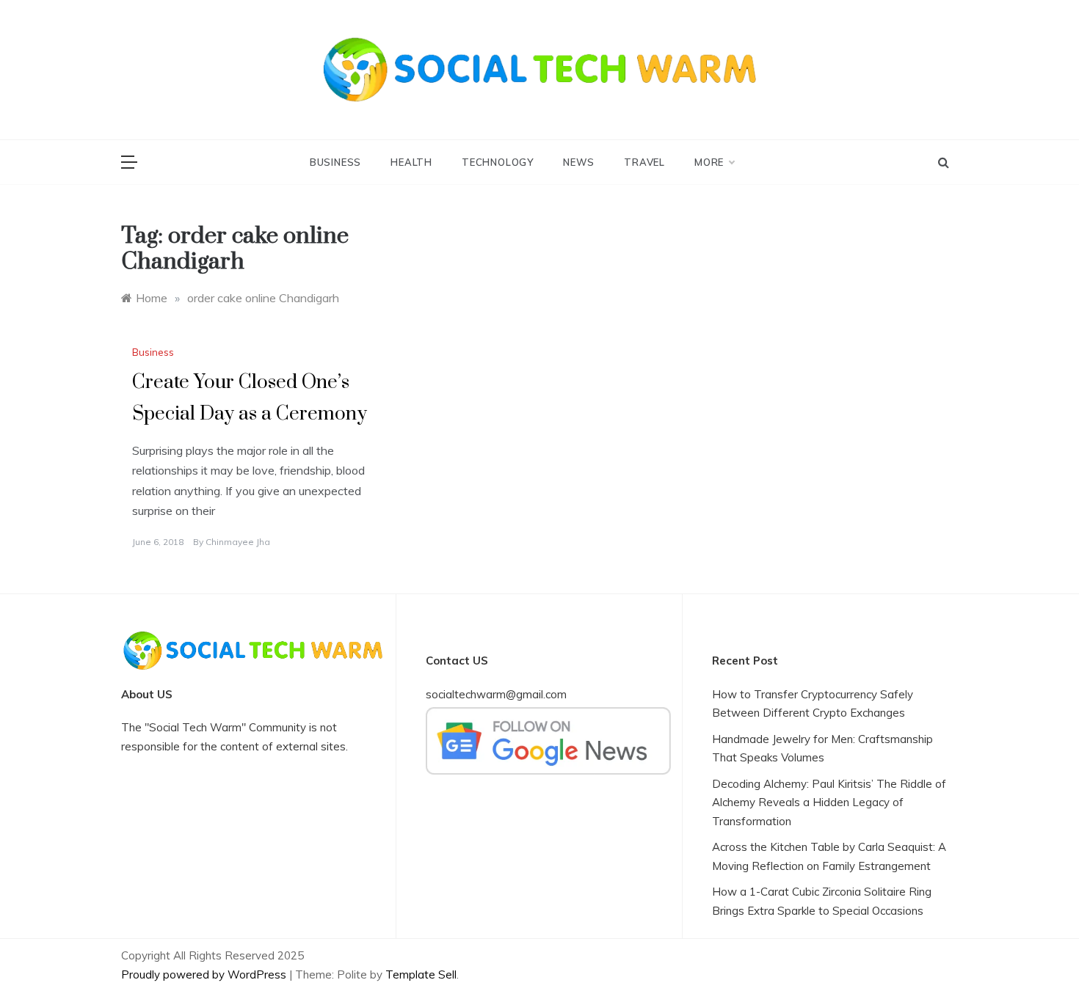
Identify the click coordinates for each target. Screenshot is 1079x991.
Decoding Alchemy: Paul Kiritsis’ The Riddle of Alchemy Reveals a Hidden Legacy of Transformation (829, 802)
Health (411, 162)
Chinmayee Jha (238, 541)
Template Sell (421, 974)
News (579, 162)
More (709, 162)
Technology (498, 162)
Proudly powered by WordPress (205, 974)
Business (335, 162)
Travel (644, 162)
